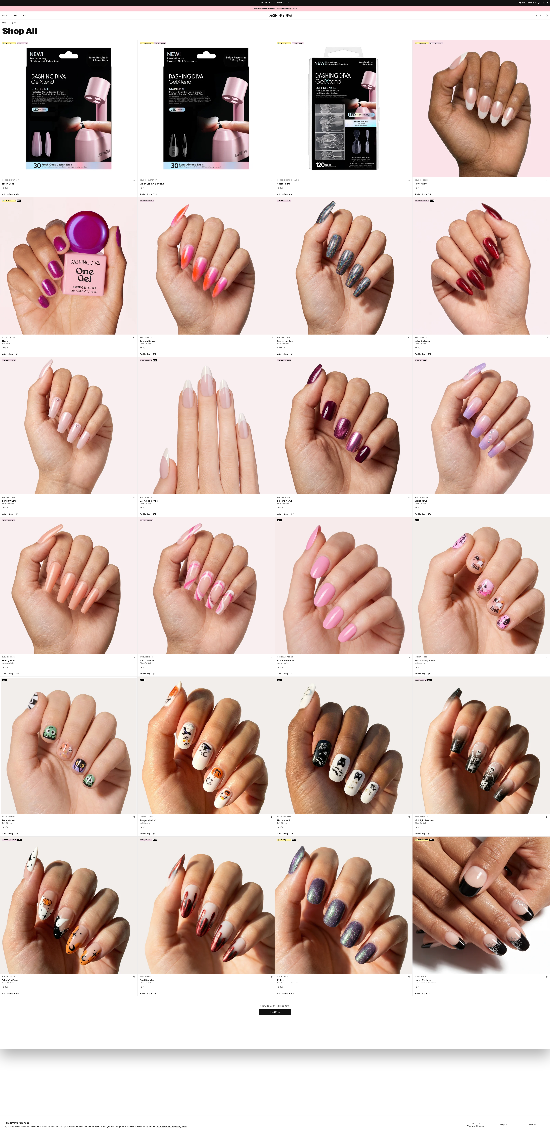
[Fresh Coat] (68, 108)
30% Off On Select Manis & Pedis (275, 3)
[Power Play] (481, 108)
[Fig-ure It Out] (343, 425)
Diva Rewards (529, 3)
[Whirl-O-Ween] (68, 905)
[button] (275, 8)
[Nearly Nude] (68, 585)
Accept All (503, 1124)
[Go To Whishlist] (541, 15)
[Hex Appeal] (343, 745)
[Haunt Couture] (481, 905)
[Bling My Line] (68, 425)
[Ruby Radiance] (481, 266)
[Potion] (343, 905)
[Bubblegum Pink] (343, 585)
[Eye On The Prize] (206, 425)
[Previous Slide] (250, 2)
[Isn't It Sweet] (206, 585)
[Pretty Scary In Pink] (481, 585)
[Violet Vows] (481, 425)
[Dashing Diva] (280, 15)
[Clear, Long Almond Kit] (206, 108)
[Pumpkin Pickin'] (206, 745)
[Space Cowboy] (343, 266)
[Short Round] (343, 108)
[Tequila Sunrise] (206, 266)
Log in (545, 3)
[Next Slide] (300, 2)
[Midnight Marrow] (481, 745)
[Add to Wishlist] (134, 180)
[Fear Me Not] (68, 745)
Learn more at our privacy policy (171, 1126)
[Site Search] (536, 15)
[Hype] (68, 266)
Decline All (531, 1124)
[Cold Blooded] (206, 905)
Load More (275, 1012)
